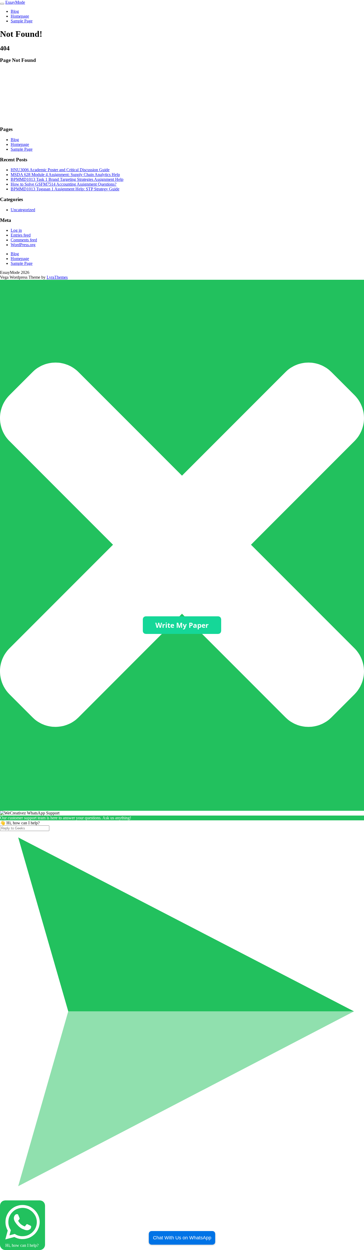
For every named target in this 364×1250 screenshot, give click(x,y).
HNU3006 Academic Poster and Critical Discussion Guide (60, 169)
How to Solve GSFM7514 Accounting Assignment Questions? (63, 184)
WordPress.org (23, 244)
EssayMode (15, 2)
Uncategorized (23, 209)
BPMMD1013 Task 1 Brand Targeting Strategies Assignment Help (67, 179)
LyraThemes (57, 277)
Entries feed (21, 235)
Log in (16, 230)
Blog (15, 11)
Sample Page (22, 21)
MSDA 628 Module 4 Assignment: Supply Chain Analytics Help (65, 174)
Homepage (20, 16)
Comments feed (24, 240)
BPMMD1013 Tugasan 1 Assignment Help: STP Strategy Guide (65, 189)
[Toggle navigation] (2, 4)
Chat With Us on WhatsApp (182, 1237)
